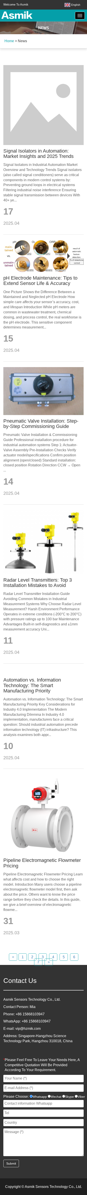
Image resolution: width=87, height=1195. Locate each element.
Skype (69, 1096)
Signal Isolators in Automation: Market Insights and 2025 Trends (38, 153)
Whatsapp (40, 1096)
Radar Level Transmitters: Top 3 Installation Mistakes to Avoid (37, 582)
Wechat (56, 1096)
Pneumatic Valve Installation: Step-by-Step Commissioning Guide (40, 423)
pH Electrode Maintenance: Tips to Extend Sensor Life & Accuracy (40, 280)
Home (9, 41)
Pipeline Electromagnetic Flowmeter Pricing (42, 863)
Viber (81, 1096)
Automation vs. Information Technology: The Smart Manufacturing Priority (32, 685)
